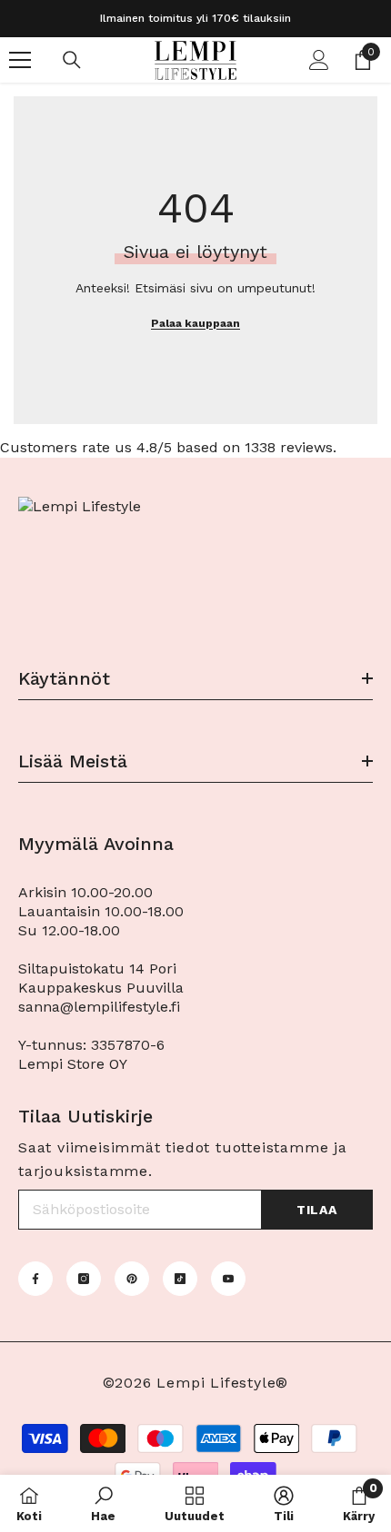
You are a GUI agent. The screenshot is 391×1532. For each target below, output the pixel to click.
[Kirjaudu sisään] (319, 60)
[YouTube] (228, 1278)
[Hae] (72, 60)
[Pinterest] (132, 1278)
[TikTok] (180, 1278)
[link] (103, 1503)
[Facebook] (35, 1278)
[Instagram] (83, 1278)
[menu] (20, 60)
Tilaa (316, 1209)
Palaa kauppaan (195, 323)
